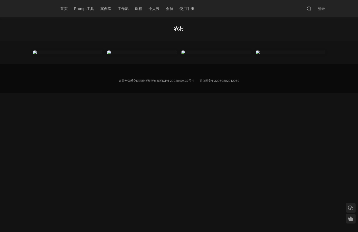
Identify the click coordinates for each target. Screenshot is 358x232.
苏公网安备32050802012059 (219, 81)
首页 (64, 8)
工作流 (123, 8)
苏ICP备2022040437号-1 (176, 81)
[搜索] (309, 8)
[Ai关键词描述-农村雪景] (216, 52)
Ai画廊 (41, 8)
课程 (138, 8)
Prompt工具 (84, 8)
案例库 (105, 8)
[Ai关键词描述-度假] (67, 52)
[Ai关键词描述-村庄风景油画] (142, 52)
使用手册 (186, 8)
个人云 (154, 8)
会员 (169, 8)
